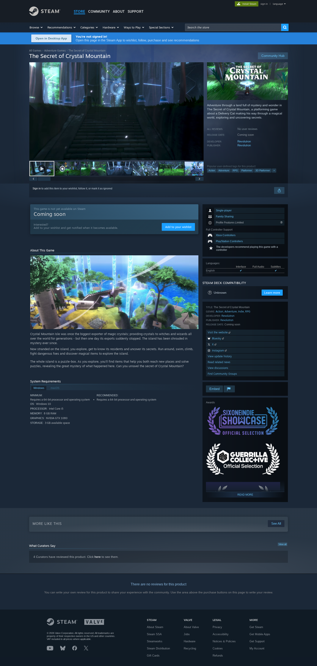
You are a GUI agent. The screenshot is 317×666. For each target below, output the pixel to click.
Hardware (189, 641)
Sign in (37, 188)
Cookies (218, 648)
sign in (264, 3)
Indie (241, 311)
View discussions (218, 368)
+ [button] (274, 170)
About (119, 11)
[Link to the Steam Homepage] (44, 15)
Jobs (187, 634)
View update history (220, 356)
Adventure (223, 170)
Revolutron (244, 141)
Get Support (257, 641)
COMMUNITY (99, 11)
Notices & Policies (224, 641)
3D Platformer (263, 170)
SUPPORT (136, 11)
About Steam (155, 627)
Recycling (190, 648)
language (278, 3)
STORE (79, 11)
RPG (235, 170)
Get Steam (256, 627)
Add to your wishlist (178, 227)
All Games (35, 50)
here (97, 556)
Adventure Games (55, 50)
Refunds (218, 655)
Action (212, 170)
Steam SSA (154, 634)
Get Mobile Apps (260, 634)
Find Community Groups (222, 373)
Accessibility (221, 634)
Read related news (219, 362)
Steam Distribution (158, 648)
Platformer (246, 170)
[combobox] (233, 27)
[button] (36, 27)
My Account (257, 648)
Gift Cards (153, 655)
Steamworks (154, 641)
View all (282, 544)
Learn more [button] (272, 292)
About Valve (191, 627)
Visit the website (218, 332)
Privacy (217, 627)
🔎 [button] (193, 260)
